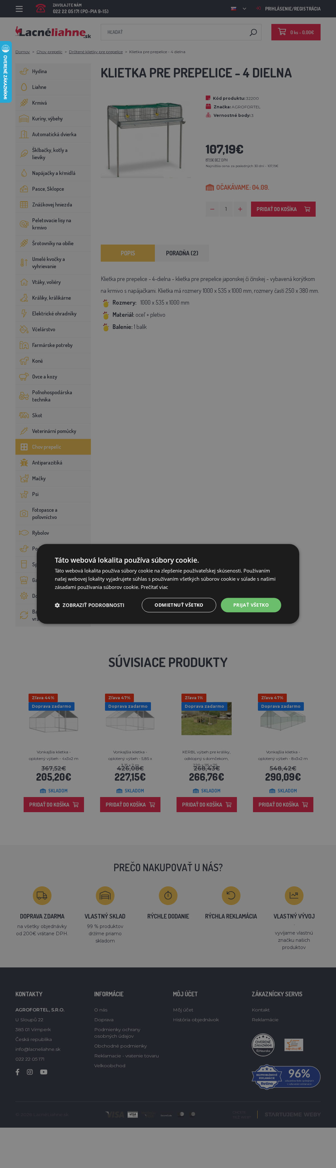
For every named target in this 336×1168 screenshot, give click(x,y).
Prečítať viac (154, 587)
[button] (89, 605)
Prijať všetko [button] (251, 605)
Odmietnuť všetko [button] (179, 605)
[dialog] (168, 584)
